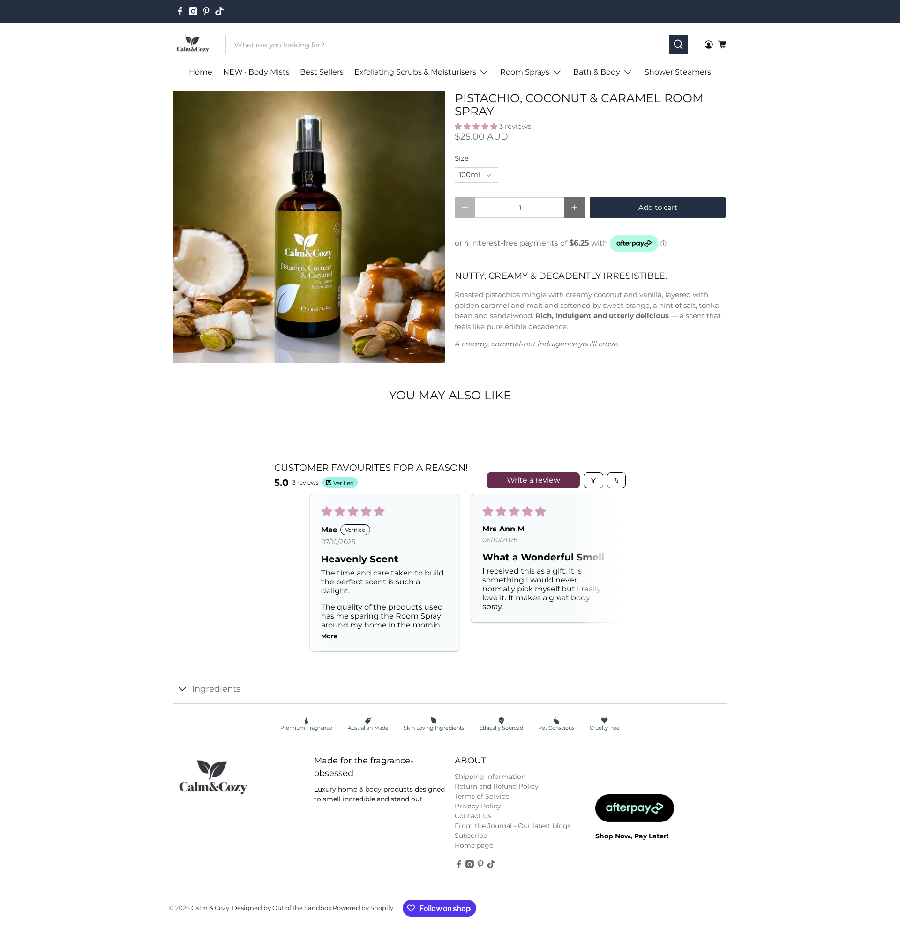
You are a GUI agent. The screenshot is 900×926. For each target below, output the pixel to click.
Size (462, 158)
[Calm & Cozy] (192, 45)
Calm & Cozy (210, 907)
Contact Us (473, 816)
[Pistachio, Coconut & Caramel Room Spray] (309, 227)
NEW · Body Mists (256, 71)
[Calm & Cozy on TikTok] (219, 11)
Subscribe (471, 835)
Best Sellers (322, 71)
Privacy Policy (478, 806)
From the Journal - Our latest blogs (513, 825)
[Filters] (593, 480)
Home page (474, 845)
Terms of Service (482, 796)
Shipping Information (490, 776)
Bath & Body (596, 71)
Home (200, 71)
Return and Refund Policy (497, 786)
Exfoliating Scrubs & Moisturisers (415, 71)
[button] (476, 126)
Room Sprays (524, 71)
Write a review (533, 480)
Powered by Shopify (363, 907)
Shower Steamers (678, 71)
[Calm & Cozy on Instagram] (193, 11)
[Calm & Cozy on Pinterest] (206, 11)
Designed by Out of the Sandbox (281, 907)
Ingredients (216, 689)
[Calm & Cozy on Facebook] (180, 11)
